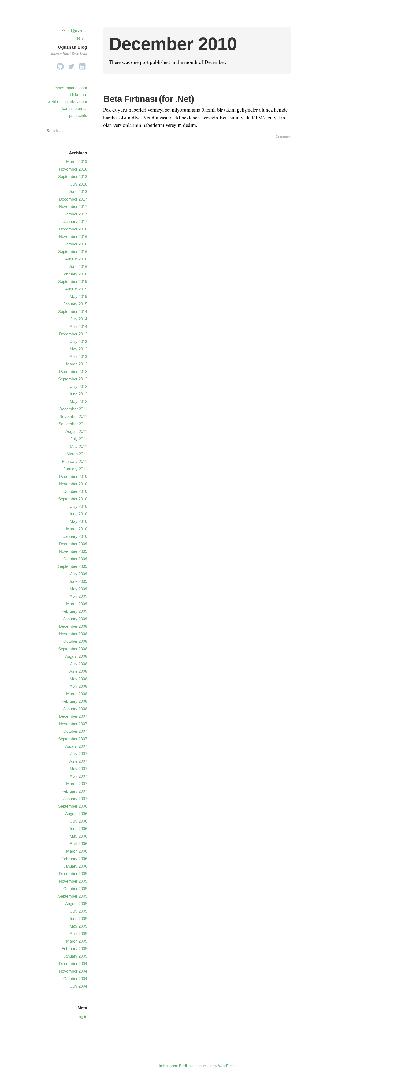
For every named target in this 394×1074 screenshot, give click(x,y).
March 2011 (76, 454)
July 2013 (78, 341)
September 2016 (72, 251)
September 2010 (72, 499)
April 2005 (78, 933)
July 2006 (78, 821)
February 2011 (74, 461)
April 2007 (78, 776)
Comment (283, 137)
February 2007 (74, 791)
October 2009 (75, 559)
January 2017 (75, 221)
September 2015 (72, 281)
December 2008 (73, 626)
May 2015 (78, 296)
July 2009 (78, 574)
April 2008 (78, 686)
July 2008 (78, 663)
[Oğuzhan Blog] (73, 38)
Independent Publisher (176, 1066)
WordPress (226, 1066)
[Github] (60, 65)
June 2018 (78, 191)
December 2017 (73, 199)
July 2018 (78, 184)
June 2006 (78, 828)
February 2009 (74, 611)
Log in (82, 1016)
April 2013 (78, 356)
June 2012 (78, 394)
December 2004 (73, 963)
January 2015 (75, 304)
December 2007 (73, 716)
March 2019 (76, 161)
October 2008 (75, 641)
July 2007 (78, 753)
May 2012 (78, 401)
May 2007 (78, 768)
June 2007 (78, 761)
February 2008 (74, 701)
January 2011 (75, 469)
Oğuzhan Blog (72, 47)
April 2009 (78, 596)
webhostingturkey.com (67, 101)
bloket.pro (78, 94)
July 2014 (78, 319)
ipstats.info (77, 115)
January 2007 (75, 798)
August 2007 (76, 746)
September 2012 (72, 379)
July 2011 (78, 439)
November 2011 (73, 416)
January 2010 (75, 536)
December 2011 (73, 409)
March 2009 (76, 604)
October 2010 (75, 491)
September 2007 (72, 738)
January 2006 (75, 866)
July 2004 (78, 986)
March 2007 (76, 783)
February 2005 (74, 948)
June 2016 (78, 266)
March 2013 (76, 364)
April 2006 (78, 843)
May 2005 (78, 926)
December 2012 (73, 371)
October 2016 (75, 244)
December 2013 (73, 334)
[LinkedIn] (82, 65)
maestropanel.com (70, 87)
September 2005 (72, 896)
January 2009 (75, 619)
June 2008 (78, 671)
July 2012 (78, 386)
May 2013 (78, 349)
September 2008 (72, 648)
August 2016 (76, 259)
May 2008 (78, 678)
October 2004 (75, 978)
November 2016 (73, 236)
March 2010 (76, 529)
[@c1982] (71, 65)
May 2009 (78, 589)
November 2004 (73, 971)
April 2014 (78, 326)
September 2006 (72, 806)
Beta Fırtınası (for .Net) (148, 99)
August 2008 (76, 656)
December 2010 (73, 476)
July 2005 (78, 911)
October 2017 (75, 214)
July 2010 (78, 506)
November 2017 (73, 206)
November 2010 (73, 484)
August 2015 (76, 289)
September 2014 (72, 311)
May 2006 (78, 836)
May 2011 (78, 446)
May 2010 (78, 521)
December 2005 (73, 873)
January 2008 (75, 708)
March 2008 (76, 693)
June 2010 (78, 514)
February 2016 (74, 274)
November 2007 (73, 723)
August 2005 (76, 903)
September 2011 (72, 424)
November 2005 (73, 881)
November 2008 (73, 633)
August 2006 (76, 813)
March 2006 (76, 851)
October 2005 (75, 888)
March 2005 (76, 941)
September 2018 (72, 176)
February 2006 (74, 858)
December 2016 (73, 229)
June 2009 (78, 581)
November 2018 (73, 169)
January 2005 (75, 956)
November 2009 (73, 551)
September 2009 (72, 566)
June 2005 (78, 918)
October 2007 (75, 731)
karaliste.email (74, 108)
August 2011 (76, 431)
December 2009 (73, 544)
